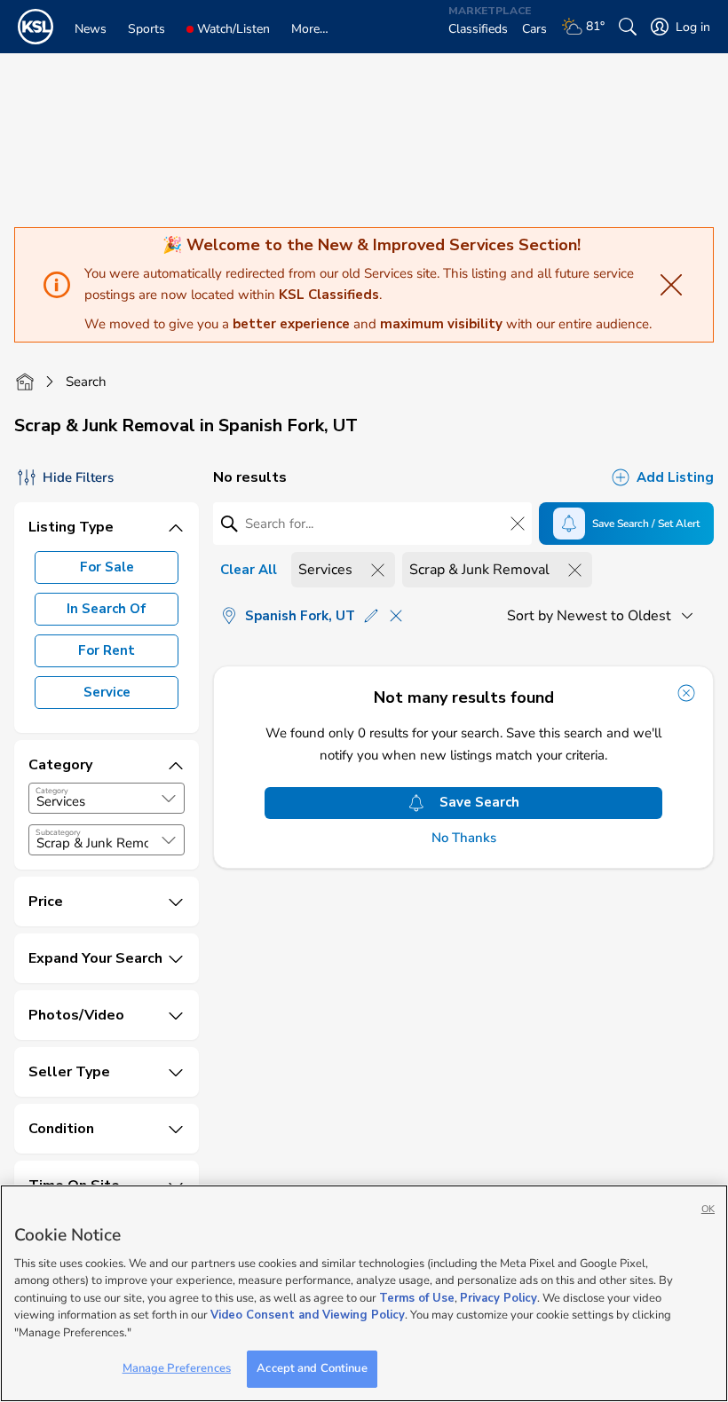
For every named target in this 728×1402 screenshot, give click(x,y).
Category (52, 790)
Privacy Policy (498, 1298)
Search (86, 381)
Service (107, 692)
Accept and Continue (312, 1368)
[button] (169, 798)
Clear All (248, 570)
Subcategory (58, 832)
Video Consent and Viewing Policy (307, 1315)
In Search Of (106, 609)
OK (708, 1209)
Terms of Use (417, 1298)
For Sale (107, 567)
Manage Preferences (177, 1368)
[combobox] (106, 798)
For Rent (106, 650)
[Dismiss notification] (686, 693)
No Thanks (463, 838)
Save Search (479, 802)
